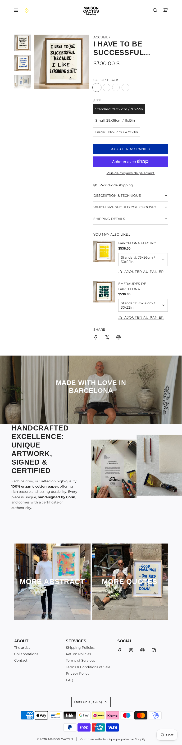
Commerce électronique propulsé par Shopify (113, 739)
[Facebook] (119, 650)
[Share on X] (107, 338)
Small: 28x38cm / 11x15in (115, 120)
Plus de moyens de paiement (130, 173)
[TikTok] (154, 650)
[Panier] (165, 10)
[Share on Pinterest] (118, 338)
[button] (38, 61)
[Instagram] (131, 650)
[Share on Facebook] (96, 338)
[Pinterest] (142, 650)
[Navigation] (16, 10)
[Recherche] (155, 10)
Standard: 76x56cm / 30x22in (119, 109)
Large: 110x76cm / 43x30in (116, 132)
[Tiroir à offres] (26, 10)
